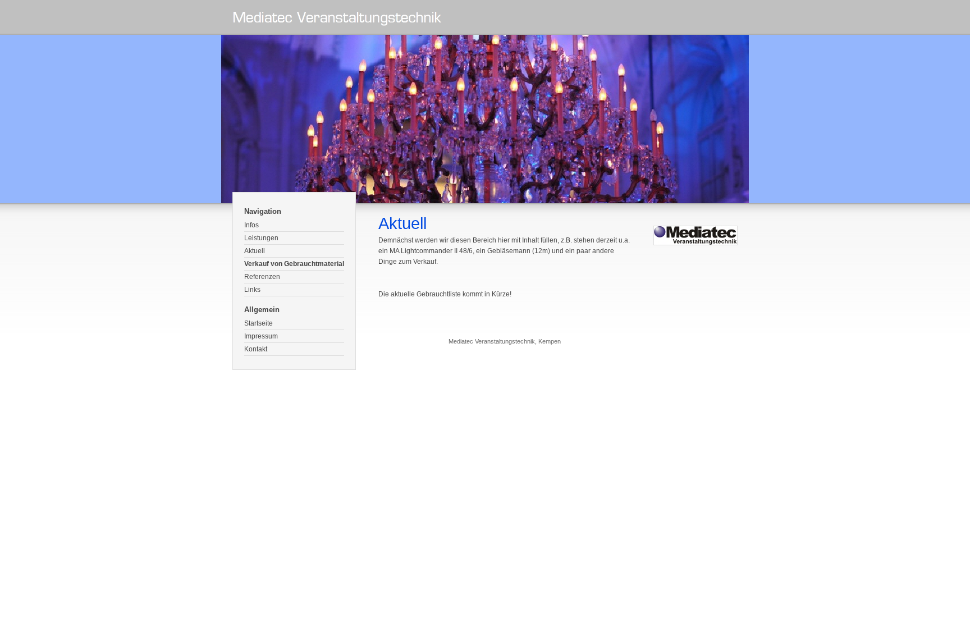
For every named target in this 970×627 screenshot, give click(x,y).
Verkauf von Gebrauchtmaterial (294, 264)
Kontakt (255, 349)
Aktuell (254, 251)
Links (252, 290)
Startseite (258, 323)
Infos (251, 225)
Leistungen (261, 238)
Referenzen (262, 277)
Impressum (261, 336)
